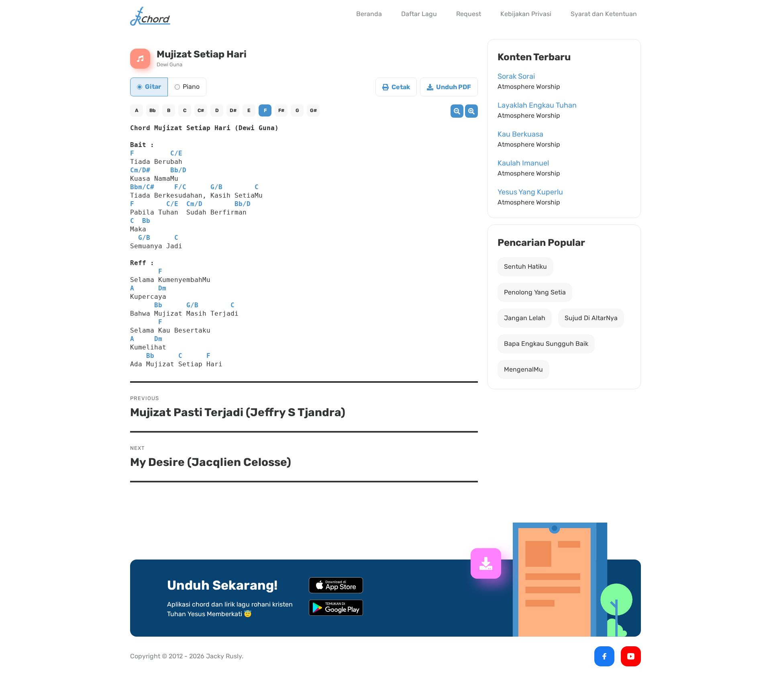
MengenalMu (523, 369)
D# (233, 110)
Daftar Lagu (419, 14)
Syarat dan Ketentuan (604, 14)
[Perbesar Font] (471, 111)
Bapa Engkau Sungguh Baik (546, 343)
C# (201, 110)
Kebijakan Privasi (525, 14)
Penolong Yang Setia (535, 292)
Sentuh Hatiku (525, 266)
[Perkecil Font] (457, 111)
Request (468, 14)
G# (313, 110)
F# (281, 110)
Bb (152, 110)
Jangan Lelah (524, 318)
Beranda (369, 14)
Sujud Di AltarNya (591, 318)
